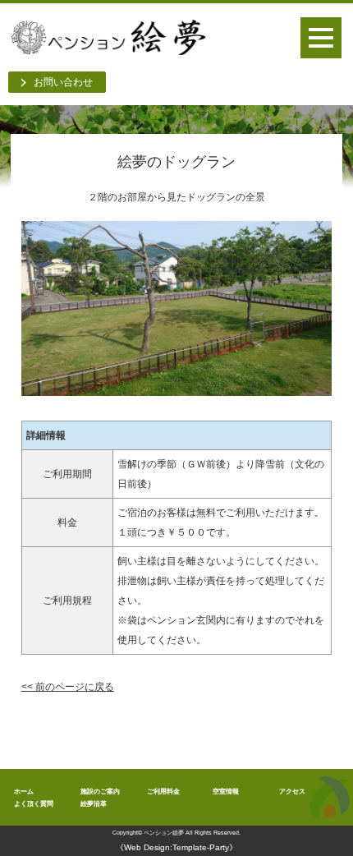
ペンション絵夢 (164, 832)
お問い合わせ (63, 82)
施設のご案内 (100, 791)
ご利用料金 (163, 791)
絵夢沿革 (93, 803)
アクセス (292, 791)
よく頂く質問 (33, 803)
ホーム (24, 791)
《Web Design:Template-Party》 (176, 847)
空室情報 (226, 791)
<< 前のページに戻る (67, 687)
